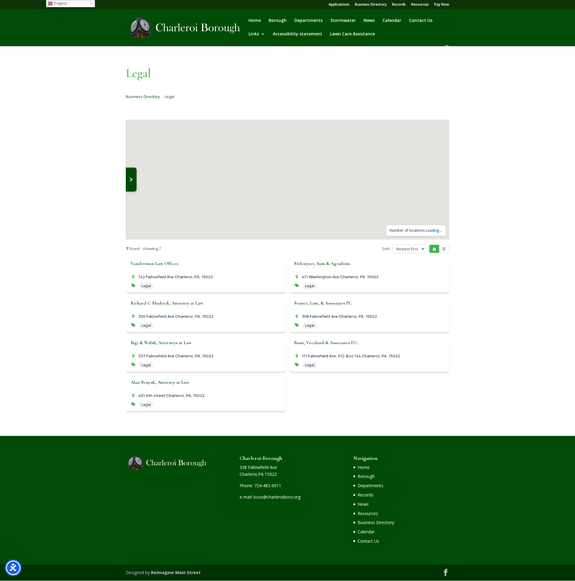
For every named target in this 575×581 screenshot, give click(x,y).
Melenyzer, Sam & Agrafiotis (322, 264)
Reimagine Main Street (176, 572)
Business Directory (371, 5)
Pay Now (441, 5)
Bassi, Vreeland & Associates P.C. (326, 343)
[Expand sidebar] (131, 180)
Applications (339, 5)
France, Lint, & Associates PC (323, 303)
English (60, 3)
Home (255, 20)
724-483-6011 (267, 485)
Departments (308, 20)
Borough (278, 20)
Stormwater (343, 20)
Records (399, 5)
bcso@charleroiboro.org (277, 497)
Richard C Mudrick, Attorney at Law (167, 303)
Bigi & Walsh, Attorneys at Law (161, 343)
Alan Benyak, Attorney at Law (160, 382)
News (369, 20)
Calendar (391, 20)
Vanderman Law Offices (154, 264)
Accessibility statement (297, 34)
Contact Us (420, 20)
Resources (420, 5)
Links (254, 34)
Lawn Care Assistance (352, 34)
